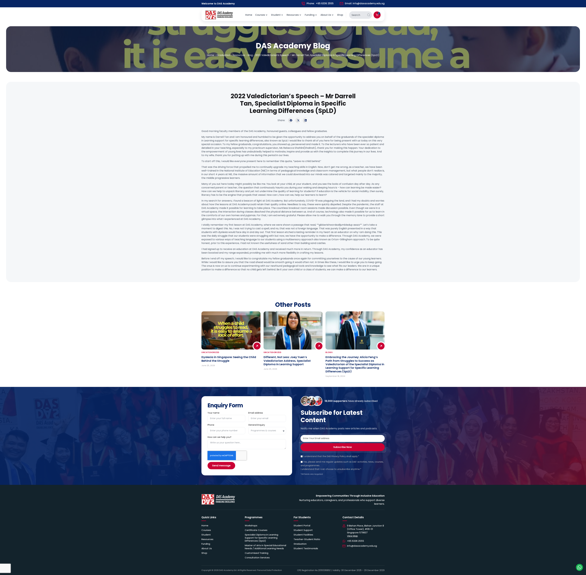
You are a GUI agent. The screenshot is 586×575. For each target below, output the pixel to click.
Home (248, 14)
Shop (340, 14)
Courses (260, 14)
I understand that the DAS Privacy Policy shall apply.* (331, 456)
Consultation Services (257, 557)
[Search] (368, 15)
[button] (291, 120)
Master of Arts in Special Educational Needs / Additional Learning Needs (265, 547)
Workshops (251, 525)
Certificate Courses (256, 530)
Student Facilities (303, 534)
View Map (352, 535)
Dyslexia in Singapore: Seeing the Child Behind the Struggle (228, 358)
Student (276, 14)
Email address (255, 413)
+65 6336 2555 (325, 3)
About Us (325, 14)
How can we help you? (220, 437)
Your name (213, 413)
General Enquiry (257, 425)
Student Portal (302, 525)
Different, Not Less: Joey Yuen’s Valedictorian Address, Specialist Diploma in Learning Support (287, 360)
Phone (211, 425)
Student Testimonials (306, 548)
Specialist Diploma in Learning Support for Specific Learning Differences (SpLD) (261, 537)
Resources (293, 14)
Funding (310, 14)
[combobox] (357, 15)
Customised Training (256, 553)
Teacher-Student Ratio (307, 539)
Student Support (303, 530)
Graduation (300, 543)
